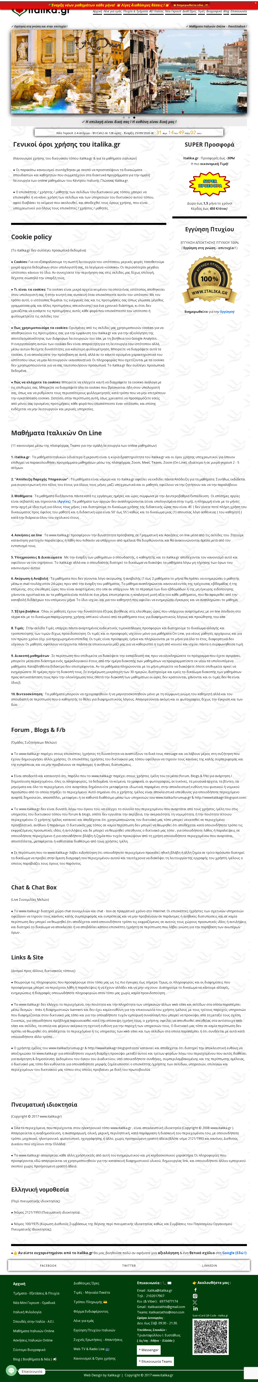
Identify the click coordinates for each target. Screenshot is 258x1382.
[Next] (240, 71)
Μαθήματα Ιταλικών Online (33, 1331)
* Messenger (149, 1350)
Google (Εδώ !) (234, 1252)
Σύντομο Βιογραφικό (29, 1350)
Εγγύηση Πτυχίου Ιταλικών (94, 1330)
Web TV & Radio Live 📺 (91, 1349)
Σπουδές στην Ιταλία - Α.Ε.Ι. (33, 1321)
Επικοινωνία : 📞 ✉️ (154, 1283)
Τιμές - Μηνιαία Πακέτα (92, 1292)
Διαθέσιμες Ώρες (86, 1283)
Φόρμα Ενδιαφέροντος (91, 1311)
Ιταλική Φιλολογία (27, 1312)
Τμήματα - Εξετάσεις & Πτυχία (36, 1293)
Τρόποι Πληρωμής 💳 (90, 1302)
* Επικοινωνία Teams (155, 1361)
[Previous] (17, 71)
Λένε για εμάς (84, 1320)
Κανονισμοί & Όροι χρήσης (95, 1358)
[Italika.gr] (41, 11)
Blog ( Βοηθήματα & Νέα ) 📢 (35, 1359)
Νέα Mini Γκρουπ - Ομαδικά (34, 1303)
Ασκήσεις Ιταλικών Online (33, 1340)
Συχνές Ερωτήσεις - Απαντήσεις (98, 1339)
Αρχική (19, 1283)
